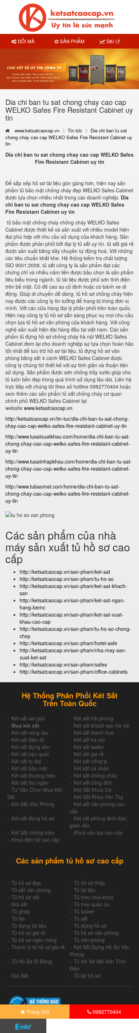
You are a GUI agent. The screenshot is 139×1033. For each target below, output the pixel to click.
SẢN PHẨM (71, 41)
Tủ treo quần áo (92, 904)
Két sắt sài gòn (28, 718)
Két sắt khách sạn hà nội (101, 725)
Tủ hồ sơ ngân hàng (34, 939)
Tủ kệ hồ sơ (87, 975)
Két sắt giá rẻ (89, 754)
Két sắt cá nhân (91, 768)
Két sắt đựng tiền (30, 746)
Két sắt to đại (26, 761)
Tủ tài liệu (85, 889)
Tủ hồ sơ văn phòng (96, 932)
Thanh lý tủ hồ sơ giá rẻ (38, 947)
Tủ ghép (20, 911)
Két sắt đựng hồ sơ (32, 818)
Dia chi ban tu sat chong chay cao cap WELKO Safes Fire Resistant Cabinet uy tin (68, 137)
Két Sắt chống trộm (33, 832)
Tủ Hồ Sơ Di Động (31, 961)
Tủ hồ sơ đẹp (26, 882)
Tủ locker (84, 911)
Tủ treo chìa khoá (93, 897)
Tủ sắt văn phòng (31, 889)
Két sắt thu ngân (29, 782)
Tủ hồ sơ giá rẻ (28, 932)
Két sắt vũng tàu (29, 732)
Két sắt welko (89, 746)
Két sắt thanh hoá (94, 732)
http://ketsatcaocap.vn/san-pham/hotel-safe (68, 643)
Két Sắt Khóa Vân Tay (98, 796)
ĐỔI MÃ (25, 41)
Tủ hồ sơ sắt (25, 897)
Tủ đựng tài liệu (28, 925)
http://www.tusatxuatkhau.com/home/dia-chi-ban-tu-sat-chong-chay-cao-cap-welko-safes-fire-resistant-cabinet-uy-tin (67, 443)
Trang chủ (37, 1011)
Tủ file (18, 918)
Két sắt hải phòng (93, 718)
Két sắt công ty (90, 761)
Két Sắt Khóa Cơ (92, 789)
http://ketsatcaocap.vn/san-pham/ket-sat (65, 571)
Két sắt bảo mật (29, 768)
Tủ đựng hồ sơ (90, 925)
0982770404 (106, 1011)
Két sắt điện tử (27, 739)
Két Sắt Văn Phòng (32, 803)
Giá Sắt (19, 975)
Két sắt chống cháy (95, 775)
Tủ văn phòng (89, 939)
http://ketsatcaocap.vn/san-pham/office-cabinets (74, 671)
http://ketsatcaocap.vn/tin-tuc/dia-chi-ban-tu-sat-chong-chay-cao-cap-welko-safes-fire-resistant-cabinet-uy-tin (67, 422)
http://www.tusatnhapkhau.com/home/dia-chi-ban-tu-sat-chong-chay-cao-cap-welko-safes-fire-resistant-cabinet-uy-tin (68, 468)
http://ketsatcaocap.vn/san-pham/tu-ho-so (67, 578)
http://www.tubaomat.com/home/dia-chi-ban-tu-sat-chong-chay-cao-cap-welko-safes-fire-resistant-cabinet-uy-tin (67, 493)
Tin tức (75, 130)
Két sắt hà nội (89, 739)
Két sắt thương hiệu (33, 775)
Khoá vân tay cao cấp (98, 832)
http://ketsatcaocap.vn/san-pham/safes (63, 664)
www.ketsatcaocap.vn (37, 130)
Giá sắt (19, 904)
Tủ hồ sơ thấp (89, 882)
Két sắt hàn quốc (30, 754)
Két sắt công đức (93, 782)
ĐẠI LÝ (112, 41)
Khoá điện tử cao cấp (35, 839)
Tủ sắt (81, 918)
